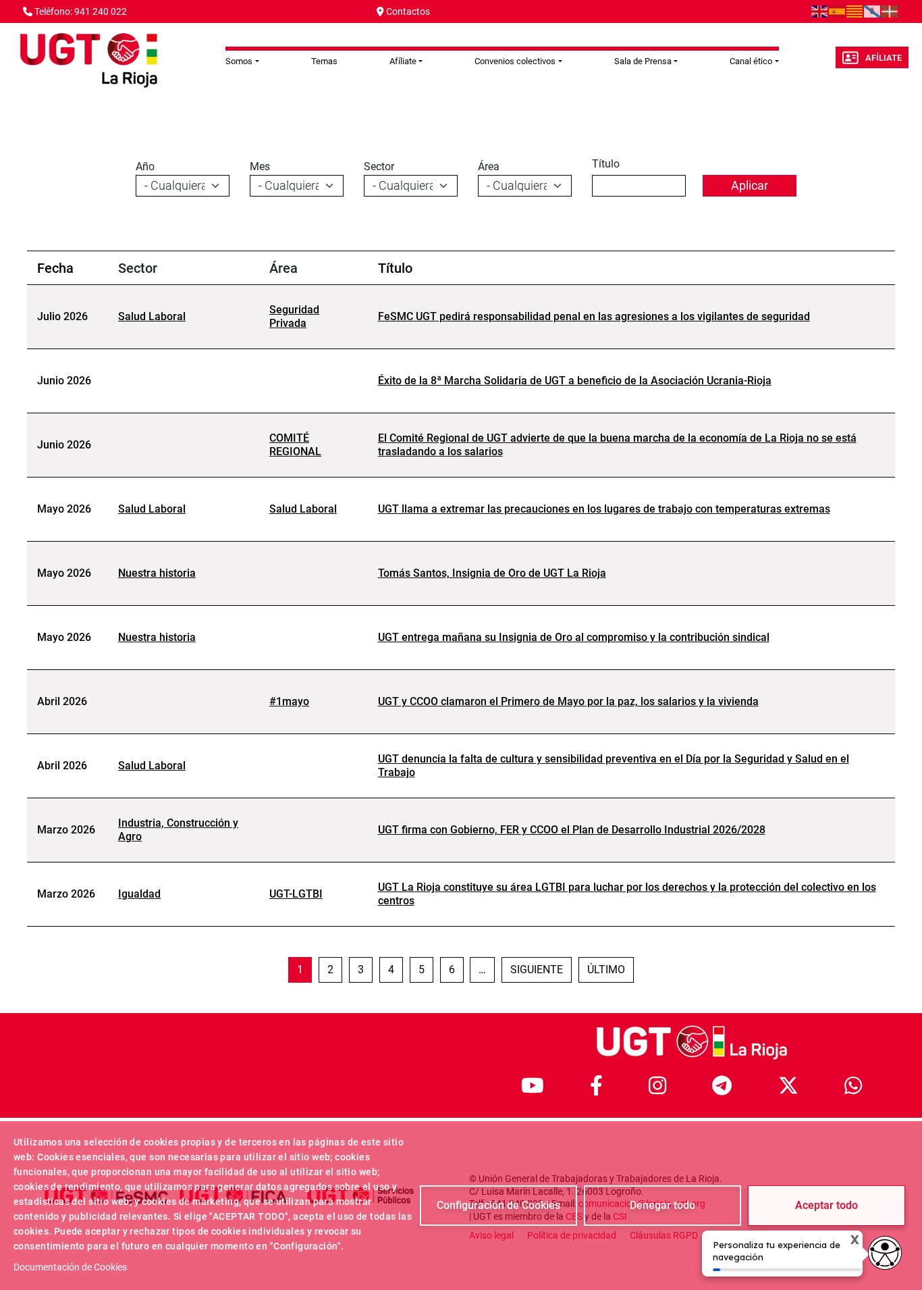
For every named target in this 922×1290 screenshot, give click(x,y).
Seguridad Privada (294, 316)
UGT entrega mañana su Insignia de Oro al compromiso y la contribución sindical (573, 637)
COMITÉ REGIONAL (295, 445)
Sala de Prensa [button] (643, 61)
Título (606, 163)
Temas (324, 61)
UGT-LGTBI (296, 893)
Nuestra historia (157, 573)
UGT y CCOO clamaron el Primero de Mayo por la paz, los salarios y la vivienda (568, 701)
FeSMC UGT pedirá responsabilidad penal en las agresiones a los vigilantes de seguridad (594, 316)
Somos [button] (238, 61)
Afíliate (883, 58)
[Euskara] (890, 10)
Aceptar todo (826, 1205)
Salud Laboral (152, 316)
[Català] (855, 10)
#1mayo (289, 701)
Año (145, 166)
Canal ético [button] (751, 61)
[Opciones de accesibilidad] (885, 1253)
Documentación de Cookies (70, 1267)
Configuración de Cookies (498, 1205)
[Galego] (873, 10)
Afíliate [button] (402, 61)
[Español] (837, 10)
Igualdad (139, 893)
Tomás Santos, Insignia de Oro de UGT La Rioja (492, 573)
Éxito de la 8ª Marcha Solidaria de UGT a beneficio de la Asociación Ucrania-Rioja (574, 380)
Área (488, 166)
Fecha (55, 268)
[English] (820, 10)
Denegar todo (662, 1205)
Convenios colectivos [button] (514, 61)
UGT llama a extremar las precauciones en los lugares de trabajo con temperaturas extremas (604, 508)
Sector (379, 166)
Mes (260, 166)
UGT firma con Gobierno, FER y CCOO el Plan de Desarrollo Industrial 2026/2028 (571, 829)
